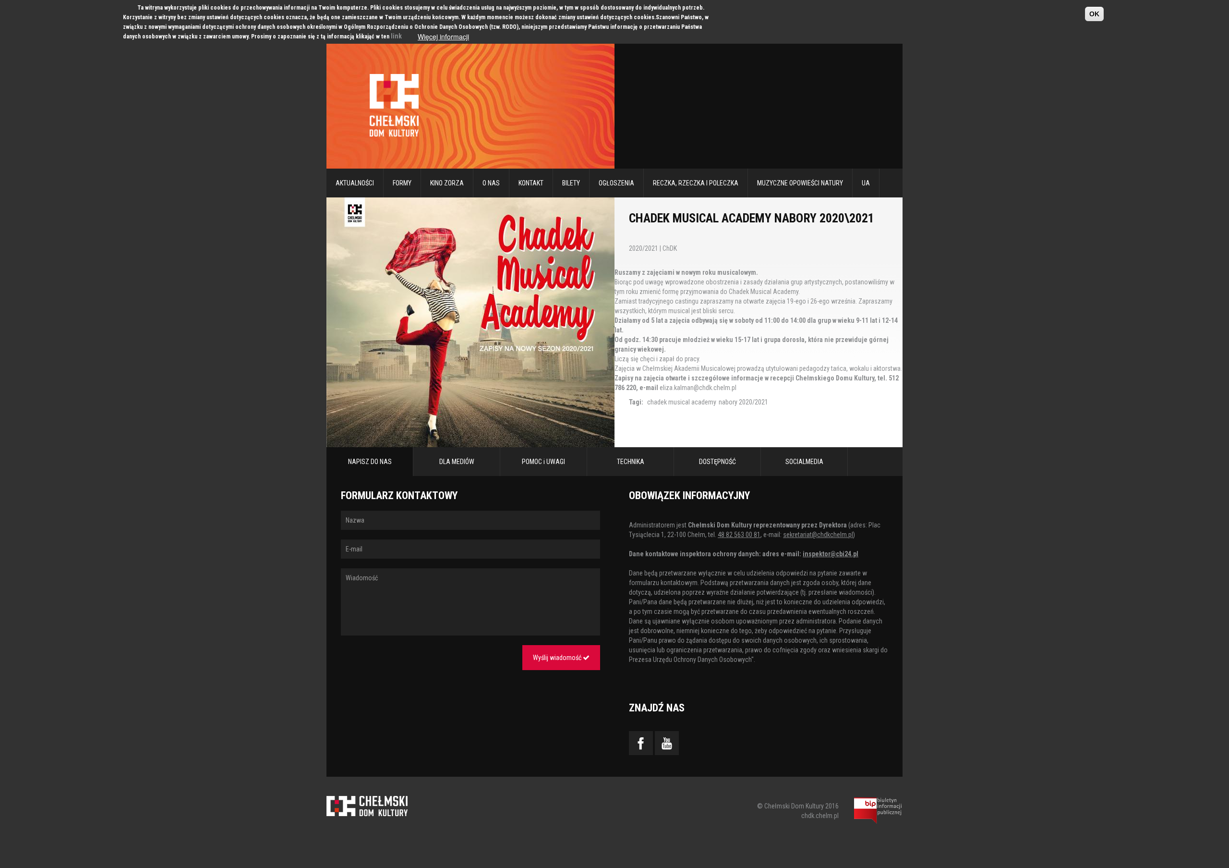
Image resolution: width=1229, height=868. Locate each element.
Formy (402, 183)
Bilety (571, 183)
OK (1094, 14)
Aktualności (355, 183)
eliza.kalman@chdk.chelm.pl (698, 387)
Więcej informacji (443, 36)
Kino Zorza (447, 183)
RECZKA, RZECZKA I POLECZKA (695, 183)
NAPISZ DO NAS (370, 461)
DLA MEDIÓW (456, 461)
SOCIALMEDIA (804, 461)
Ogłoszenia (616, 183)
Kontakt (530, 183)
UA (866, 183)
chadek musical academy (681, 402)
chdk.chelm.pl (820, 815)
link (396, 36)
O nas (491, 183)
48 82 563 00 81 (739, 534)
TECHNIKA (630, 461)
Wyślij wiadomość (558, 657)
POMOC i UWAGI (543, 461)
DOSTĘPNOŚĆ (717, 461)
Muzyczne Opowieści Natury (800, 183)
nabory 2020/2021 (743, 402)
